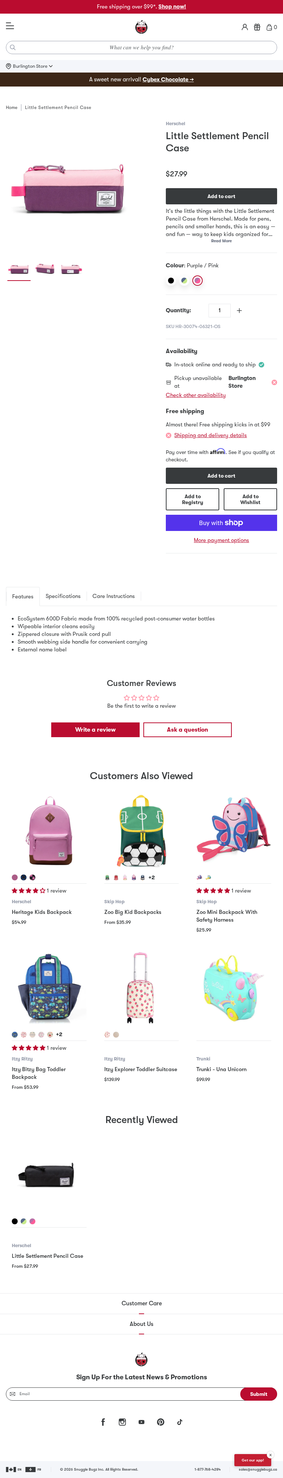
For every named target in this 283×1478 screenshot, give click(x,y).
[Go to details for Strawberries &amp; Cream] (24, 1035)
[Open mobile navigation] (10, 26)
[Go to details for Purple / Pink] (32, 1221)
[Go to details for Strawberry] (116, 877)
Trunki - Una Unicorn (221, 1069)
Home (11, 107)
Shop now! (172, 6)
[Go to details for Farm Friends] (50, 1035)
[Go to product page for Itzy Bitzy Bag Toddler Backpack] (49, 988)
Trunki (203, 1059)
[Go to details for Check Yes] (116, 1035)
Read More (221, 241)
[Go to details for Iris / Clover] (24, 1221)
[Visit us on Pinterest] (160, 1422)
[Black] (171, 280)
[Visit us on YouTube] (141, 1422)
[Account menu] (245, 27)
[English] (14, 1469)
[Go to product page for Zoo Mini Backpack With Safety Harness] (233, 831)
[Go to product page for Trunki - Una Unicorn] (233, 988)
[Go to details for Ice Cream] (125, 877)
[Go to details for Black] (15, 1221)
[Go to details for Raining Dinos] (15, 1035)
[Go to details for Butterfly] (134, 877)
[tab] (23, 596)
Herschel (175, 123)
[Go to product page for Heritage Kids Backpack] (49, 831)
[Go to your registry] (257, 27)
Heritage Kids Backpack (42, 912)
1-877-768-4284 (208, 1469)
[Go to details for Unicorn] (208, 877)
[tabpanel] (141, 634)
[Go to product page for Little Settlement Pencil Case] (49, 1175)
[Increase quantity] (239, 310)
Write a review (95, 729)
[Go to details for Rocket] (143, 877)
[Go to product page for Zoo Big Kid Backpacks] (141, 831)
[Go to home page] (141, 27)
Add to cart (221, 196)
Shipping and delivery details (210, 435)
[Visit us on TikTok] (180, 1422)
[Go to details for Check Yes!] (32, 1035)
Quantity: (178, 310)
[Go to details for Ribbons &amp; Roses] (41, 1035)
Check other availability (196, 395)
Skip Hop (114, 901)
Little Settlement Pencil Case (47, 1256)
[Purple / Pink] (197, 280)
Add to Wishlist (250, 499)
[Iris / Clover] (184, 280)
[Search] (13, 47)
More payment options (221, 540)
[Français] (33, 1469)
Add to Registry (192, 499)
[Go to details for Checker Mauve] (32, 877)
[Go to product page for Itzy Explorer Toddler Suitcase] (141, 988)
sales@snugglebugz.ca (258, 1469)
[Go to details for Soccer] (107, 877)
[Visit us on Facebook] (103, 1422)
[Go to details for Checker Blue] (24, 877)
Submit (259, 1394)
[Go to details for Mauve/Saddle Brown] (15, 877)
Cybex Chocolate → (168, 79)
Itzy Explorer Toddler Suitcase (140, 1069)
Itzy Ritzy (22, 1059)
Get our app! (253, 1460)
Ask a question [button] (187, 729)
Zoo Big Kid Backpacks (132, 912)
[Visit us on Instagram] (122, 1422)
